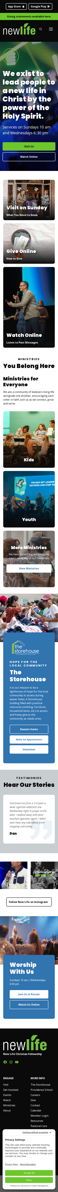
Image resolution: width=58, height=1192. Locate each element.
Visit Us (29, 146)
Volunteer (29, 749)
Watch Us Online (29, 1004)
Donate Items (29, 729)
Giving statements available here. (29, 16)
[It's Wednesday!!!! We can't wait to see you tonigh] (44, 875)
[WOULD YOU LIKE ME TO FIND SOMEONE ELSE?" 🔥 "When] (13, 875)
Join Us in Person (29, 994)
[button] (40, 29)
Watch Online (29, 157)
